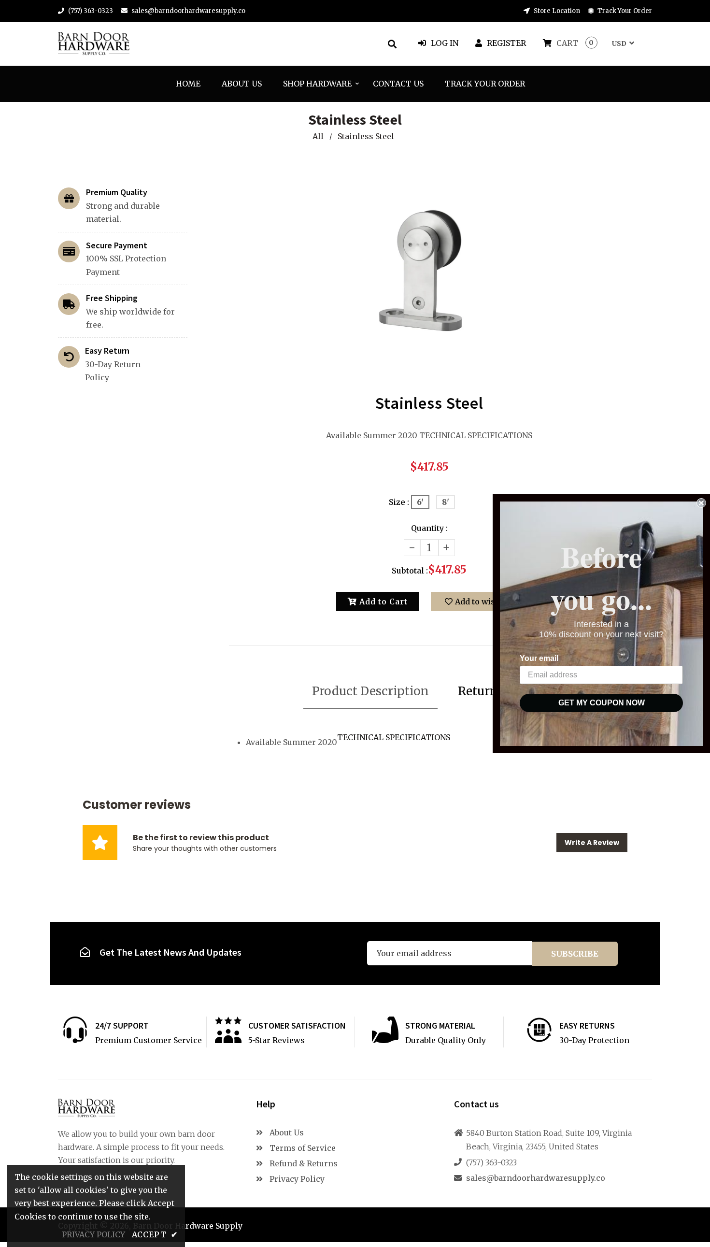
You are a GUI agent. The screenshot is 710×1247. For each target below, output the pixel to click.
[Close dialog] (701, 503)
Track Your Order (624, 11)
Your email (539, 658)
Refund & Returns (303, 1163)
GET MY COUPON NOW (601, 703)
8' (445, 502)
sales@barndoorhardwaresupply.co (188, 11)
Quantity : (429, 528)
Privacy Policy (296, 1179)
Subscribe (574, 954)
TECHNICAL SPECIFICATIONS (393, 737)
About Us (286, 1132)
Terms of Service (302, 1148)
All (318, 136)
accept (155, 1234)
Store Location (556, 11)
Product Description (370, 691)
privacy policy (93, 1234)
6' (420, 502)
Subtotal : (410, 570)
